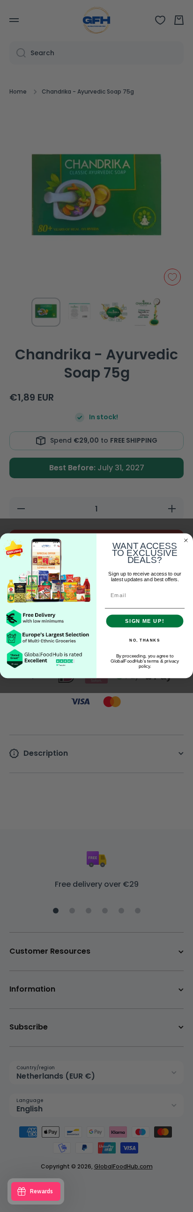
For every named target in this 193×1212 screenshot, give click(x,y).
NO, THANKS (144, 640)
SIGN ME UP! (144, 621)
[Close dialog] (186, 540)
